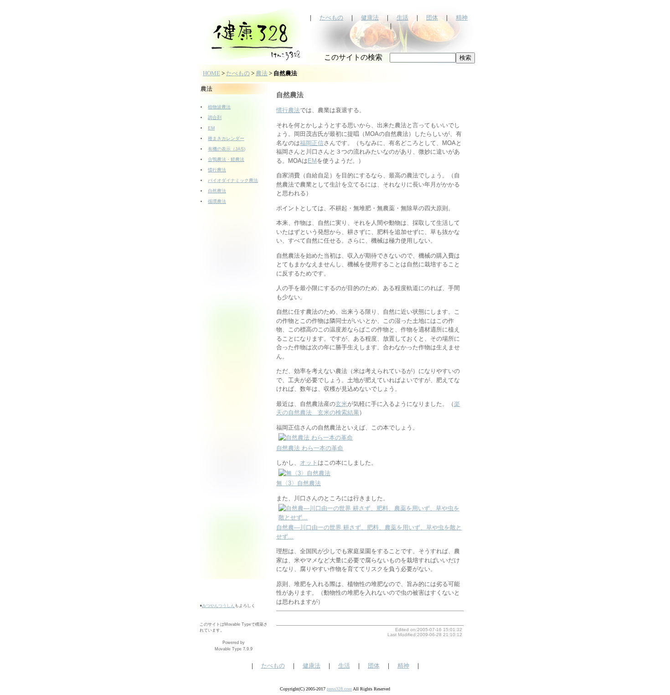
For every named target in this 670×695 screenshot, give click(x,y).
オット (309, 462)
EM (211, 127)
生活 (402, 17)
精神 (462, 17)
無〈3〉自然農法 (298, 483)
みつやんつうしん (218, 605)
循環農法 (217, 201)
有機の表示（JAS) (226, 148)
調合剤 (215, 117)
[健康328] (252, 61)
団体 (432, 17)
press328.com (339, 688)
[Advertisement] (233, 371)
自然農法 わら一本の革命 (309, 448)
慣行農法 (217, 169)
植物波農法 (219, 106)
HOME (211, 73)
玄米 (341, 403)
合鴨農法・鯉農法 (226, 159)
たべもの (331, 17)
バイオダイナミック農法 (233, 180)
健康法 (370, 17)
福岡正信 (312, 143)
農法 (262, 73)
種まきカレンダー (226, 138)
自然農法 (217, 190)
